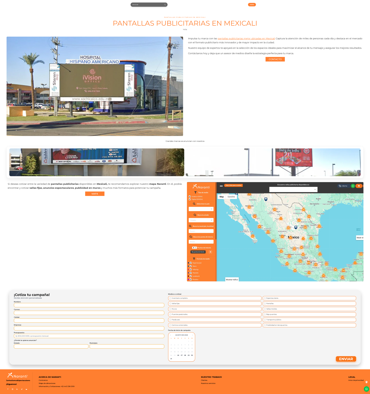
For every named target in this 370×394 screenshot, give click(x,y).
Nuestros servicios (208, 383)
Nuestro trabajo (226, 4)
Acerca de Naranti (210, 4)
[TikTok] (22, 389)
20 (181, 352)
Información (240, 4)
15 (188, 348)
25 (174, 355)
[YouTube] (26, 389)
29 (188, 355)
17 (171, 352)
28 (185, 355)
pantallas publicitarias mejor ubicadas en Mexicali (246, 38)
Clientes (204, 380)
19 (178, 352)
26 (178, 355)
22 (188, 352)
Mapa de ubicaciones (47, 383)
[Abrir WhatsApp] (366, 389)
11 (174, 348)
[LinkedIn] (17, 389)
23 (192, 352)
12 (178, 348)
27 (181, 355)
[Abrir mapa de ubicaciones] (366, 382)
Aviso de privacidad (356, 380)
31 (171, 359)
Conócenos (43, 380)
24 (171, 355)
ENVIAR (346, 359)
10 (171, 348)
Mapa (252, 4)
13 (181, 348)
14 (185, 348)
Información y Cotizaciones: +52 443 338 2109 (56, 386)
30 (192, 355)
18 (174, 352)
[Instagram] (12, 389)
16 (192, 348)
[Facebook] (8, 389)
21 (185, 352)
